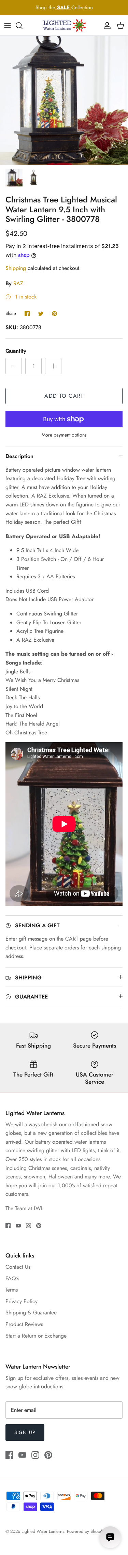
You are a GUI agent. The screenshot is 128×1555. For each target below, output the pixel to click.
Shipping (15, 268)
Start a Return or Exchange (36, 1336)
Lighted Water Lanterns (43, 1531)
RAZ (18, 283)
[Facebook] (8, 1225)
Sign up (24, 1432)
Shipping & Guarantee (31, 1312)
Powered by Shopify (85, 1531)
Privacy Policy (21, 1301)
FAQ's (12, 1278)
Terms (11, 1290)
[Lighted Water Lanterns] (64, 25)
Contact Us (17, 1267)
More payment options (64, 435)
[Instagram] (28, 1225)
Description (19, 456)
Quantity (15, 351)
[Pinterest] (38, 1225)
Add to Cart (63, 396)
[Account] (105, 25)
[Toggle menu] (7, 25)
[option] (64, 100)
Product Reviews (24, 1324)
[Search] (22, 25)
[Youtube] (18, 1225)
